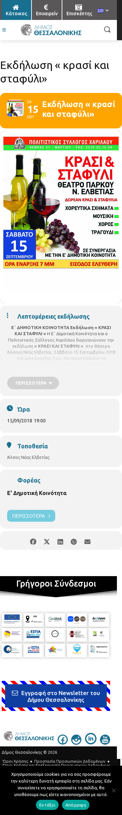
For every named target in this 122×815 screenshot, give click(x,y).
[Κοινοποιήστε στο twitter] (47, 540)
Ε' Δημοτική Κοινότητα (36, 493)
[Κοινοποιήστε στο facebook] (33, 540)
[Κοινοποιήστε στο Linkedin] (60, 540)
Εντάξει (47, 804)
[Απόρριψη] (113, 790)
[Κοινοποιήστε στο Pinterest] (74, 540)
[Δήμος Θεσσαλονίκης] (50, 30)
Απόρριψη (75, 804)
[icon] (62, 742)
